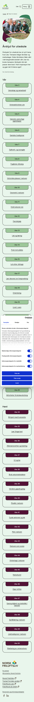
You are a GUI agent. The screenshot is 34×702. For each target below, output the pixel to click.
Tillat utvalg (17, 378)
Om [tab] (28, 322)
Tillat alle (17, 373)
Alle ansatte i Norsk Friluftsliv (11, 673)
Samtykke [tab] (6, 322)
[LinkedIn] (7, 695)
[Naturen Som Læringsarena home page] (5, 6)
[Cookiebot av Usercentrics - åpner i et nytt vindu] (25, 318)
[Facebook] (3, 695)
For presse (5, 670)
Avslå (17, 383)
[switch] (29, 356)
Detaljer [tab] (17, 322)
